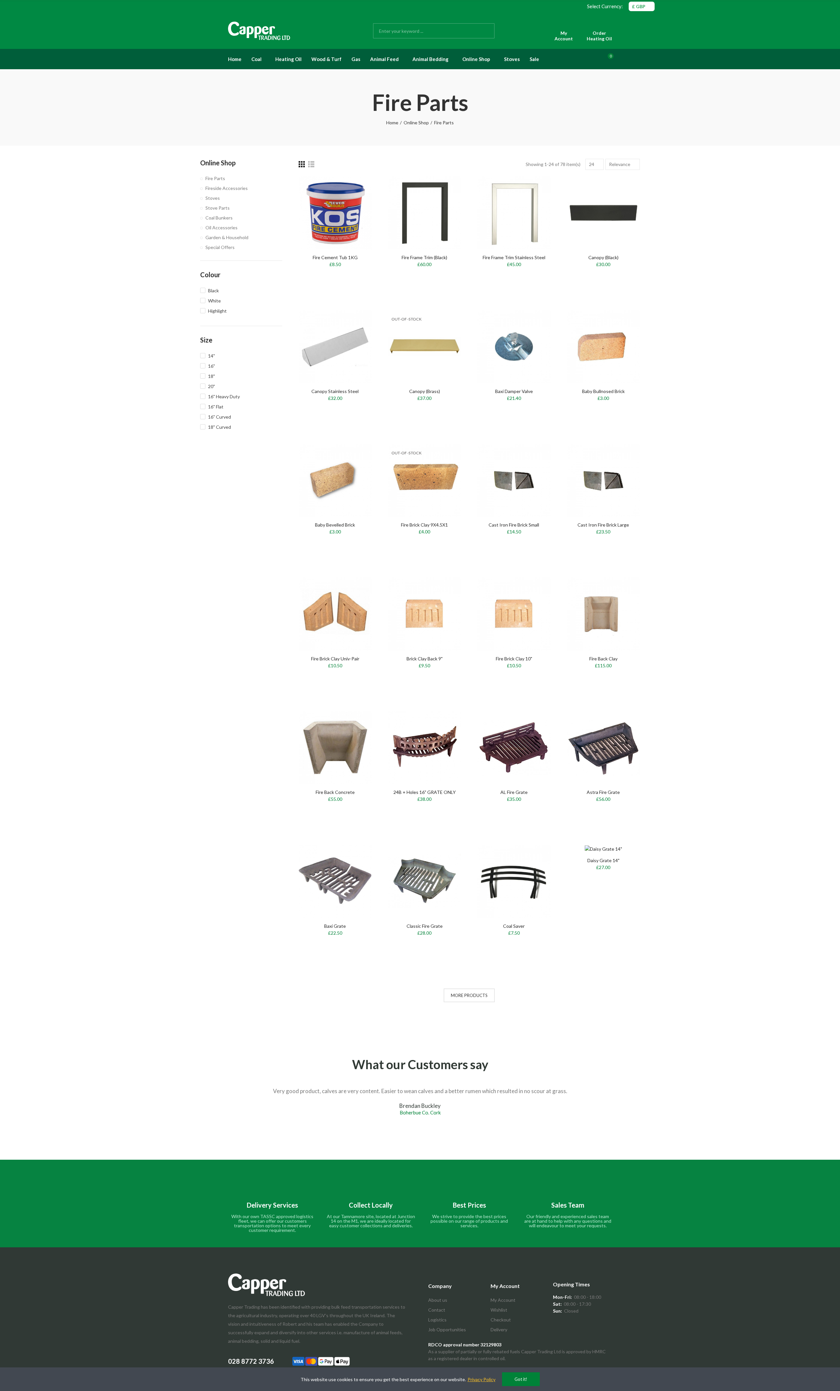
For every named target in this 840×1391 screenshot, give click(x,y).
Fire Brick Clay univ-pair (335, 658)
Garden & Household (226, 237)
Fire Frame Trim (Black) (424, 257)
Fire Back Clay (603, 658)
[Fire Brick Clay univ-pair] (335, 614)
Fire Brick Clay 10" (514, 658)
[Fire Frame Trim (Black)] (424, 213)
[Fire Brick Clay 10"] (514, 614)
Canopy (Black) (603, 257)
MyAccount (564, 36)
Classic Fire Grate (425, 926)
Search (483, 30)
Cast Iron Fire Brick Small (514, 525)
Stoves (212, 198)
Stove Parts (217, 208)
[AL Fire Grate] (514, 747)
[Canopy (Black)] (603, 213)
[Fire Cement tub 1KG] (335, 213)
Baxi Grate (335, 926)
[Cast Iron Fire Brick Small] (514, 480)
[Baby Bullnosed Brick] (603, 346)
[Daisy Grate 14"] (603, 848)
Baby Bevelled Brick (335, 525)
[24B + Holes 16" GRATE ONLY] (424, 747)
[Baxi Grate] (335, 881)
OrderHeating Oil (599, 36)
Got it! (520, 1379)
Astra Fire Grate (603, 792)
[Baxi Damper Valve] (514, 346)
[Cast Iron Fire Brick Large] (603, 480)
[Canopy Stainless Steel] (335, 346)
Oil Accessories (221, 227)
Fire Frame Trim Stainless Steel (514, 257)
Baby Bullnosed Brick (603, 391)
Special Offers (220, 247)
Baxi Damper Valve (514, 391)
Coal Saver (514, 926)
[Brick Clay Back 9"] (424, 614)
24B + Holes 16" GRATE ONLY (424, 792)
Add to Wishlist (355, 201)
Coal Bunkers (219, 217)
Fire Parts (215, 178)
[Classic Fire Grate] (424, 881)
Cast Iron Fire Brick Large (603, 525)
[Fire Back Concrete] (335, 747)
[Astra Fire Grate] (603, 747)
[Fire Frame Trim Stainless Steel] (514, 213)
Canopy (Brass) (424, 391)
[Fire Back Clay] (603, 614)
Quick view (355, 214)
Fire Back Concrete (335, 792)
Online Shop (218, 163)
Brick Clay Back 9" (425, 658)
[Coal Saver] (514, 881)
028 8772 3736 (251, 1361)
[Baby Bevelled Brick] (335, 480)
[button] (195, 1118)
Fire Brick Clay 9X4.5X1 (424, 525)
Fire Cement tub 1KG (335, 257)
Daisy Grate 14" (603, 860)
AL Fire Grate (514, 792)
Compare (355, 188)
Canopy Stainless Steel (335, 391)
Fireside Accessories (226, 188)
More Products (469, 995)
